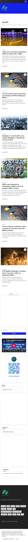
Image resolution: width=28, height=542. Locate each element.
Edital (17, 506)
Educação (23, 506)
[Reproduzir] (3, 351)
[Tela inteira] (24, 351)
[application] (14, 345)
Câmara (13, 506)
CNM (8, 506)
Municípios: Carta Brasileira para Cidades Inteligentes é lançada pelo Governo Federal (13, 138)
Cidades (3, 506)
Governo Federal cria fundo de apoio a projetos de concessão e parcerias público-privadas (14, 228)
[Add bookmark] (25, 30)
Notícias (3, 50)
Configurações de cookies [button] (8, 538)
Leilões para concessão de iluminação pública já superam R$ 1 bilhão (14, 53)
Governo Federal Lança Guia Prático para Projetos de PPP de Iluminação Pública (14, 95)
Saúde (14, 514)
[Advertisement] (14, 311)
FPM (14, 509)
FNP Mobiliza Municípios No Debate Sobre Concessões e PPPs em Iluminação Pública (14, 273)
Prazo (9, 514)
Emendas (3, 509)
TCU (22, 514)
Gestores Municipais (6, 511)
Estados (9, 509)
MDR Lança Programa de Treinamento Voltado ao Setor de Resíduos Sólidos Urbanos (12, 186)
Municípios (4, 514)
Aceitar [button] (17, 538)
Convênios (4, 91)
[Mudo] (22, 351)
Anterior (11, 294)
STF (19, 514)
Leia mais (4, 66)
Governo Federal (17, 511)
